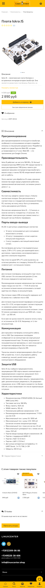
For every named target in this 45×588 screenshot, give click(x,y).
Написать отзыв (11, 525)
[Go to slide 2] (22, 72)
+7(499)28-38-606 (11, 555)
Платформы (28, 12)
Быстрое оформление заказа (22, 107)
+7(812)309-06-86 (11, 550)
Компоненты (15, 12)
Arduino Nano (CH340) (9, 492)
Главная (5, 12)
